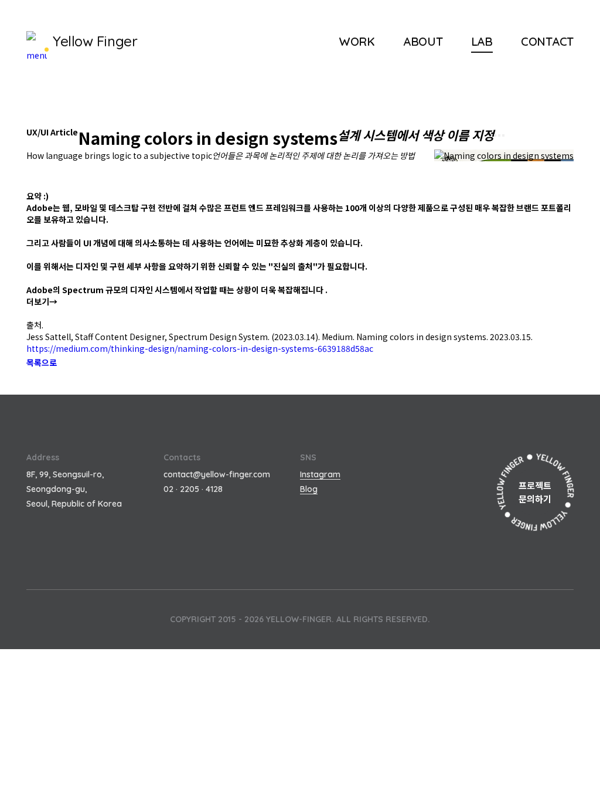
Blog (309, 489)
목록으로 (41, 362)
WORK (357, 41)
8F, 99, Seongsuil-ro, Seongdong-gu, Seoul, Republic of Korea (74, 489)
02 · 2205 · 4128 (193, 489)
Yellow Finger (95, 41)
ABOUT (423, 41)
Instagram (320, 474)
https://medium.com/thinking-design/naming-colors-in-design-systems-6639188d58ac (199, 348)
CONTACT (547, 41)
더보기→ (41, 301)
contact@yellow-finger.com (216, 474)
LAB (482, 41)
